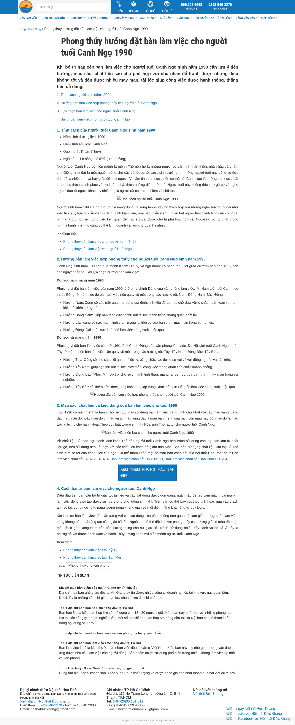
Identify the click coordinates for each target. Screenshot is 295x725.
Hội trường (202, 18)
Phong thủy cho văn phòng (88, 565)
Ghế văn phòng (97, 18)
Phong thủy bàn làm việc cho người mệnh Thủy (99, 241)
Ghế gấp (165, 18)
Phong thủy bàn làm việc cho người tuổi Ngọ (97, 249)
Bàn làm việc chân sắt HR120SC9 (137, 459)
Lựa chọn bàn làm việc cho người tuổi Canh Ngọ (98, 111)
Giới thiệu (150, 11)
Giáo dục (183, 18)
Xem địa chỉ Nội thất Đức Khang (45, 701)
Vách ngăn (147, 18)
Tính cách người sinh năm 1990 (85, 95)
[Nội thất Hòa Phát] (26, 7)
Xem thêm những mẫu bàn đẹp (147, 472)
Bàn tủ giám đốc (54, 18)
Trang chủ (25, 29)
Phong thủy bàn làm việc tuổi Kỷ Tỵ (90, 550)
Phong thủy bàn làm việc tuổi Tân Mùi (92, 557)
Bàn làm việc (28, 18)
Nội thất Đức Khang (208, 694)
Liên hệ (167, 11)
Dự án (119, 11)
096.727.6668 (191, 6)
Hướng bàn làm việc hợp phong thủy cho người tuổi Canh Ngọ (109, 103)
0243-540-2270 (220, 6)
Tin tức (134, 11)
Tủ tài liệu (223, 18)
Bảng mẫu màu (245, 18)
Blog (38, 29)
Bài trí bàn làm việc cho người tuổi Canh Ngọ (95, 119)
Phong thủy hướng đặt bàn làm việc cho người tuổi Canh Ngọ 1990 (96, 29)
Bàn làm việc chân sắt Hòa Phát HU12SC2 (197, 459)
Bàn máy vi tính (124, 18)
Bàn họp (76, 18)
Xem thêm (267, 18)
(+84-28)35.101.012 (128, 701)
